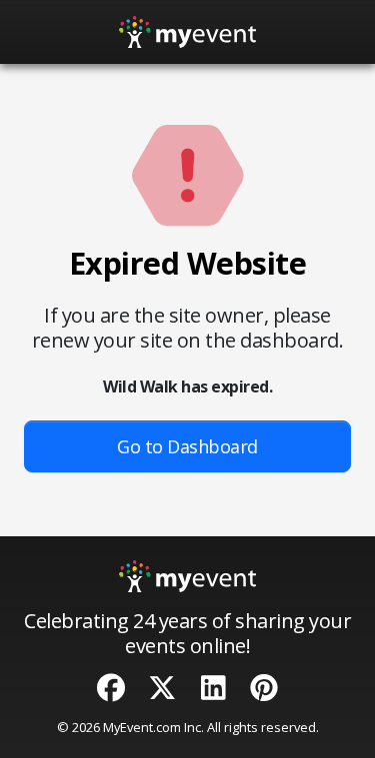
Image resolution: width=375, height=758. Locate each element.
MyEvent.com (142, 727)
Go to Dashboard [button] (187, 446)
